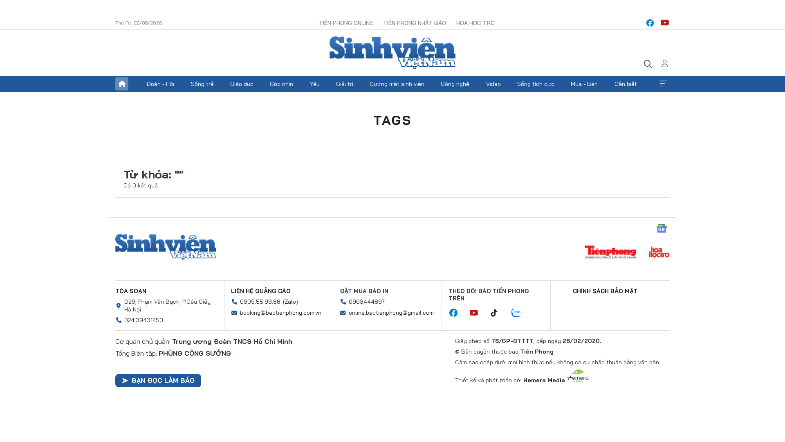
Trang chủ (121, 83)
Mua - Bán (584, 84)
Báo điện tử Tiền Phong (392, 52)
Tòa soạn (130, 291)
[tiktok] (498, 313)
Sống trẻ (202, 84)
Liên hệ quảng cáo (261, 291)
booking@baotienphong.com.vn (280, 312)
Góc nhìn (281, 84)
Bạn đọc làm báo (163, 380)
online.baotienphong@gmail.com (391, 312)
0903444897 (367, 301)
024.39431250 (143, 320)
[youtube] (665, 22)
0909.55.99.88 (260, 301)
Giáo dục (241, 84)
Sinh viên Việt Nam (165, 247)
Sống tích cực (535, 84)
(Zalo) (290, 301)
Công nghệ (455, 84)
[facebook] (650, 22)
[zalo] (520, 313)
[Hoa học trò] (659, 253)
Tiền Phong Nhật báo (414, 23)
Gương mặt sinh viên (397, 84)
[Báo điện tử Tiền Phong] (610, 253)
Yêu (315, 84)
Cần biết (626, 84)
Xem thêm (663, 83)
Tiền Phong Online (346, 23)
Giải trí (344, 84)
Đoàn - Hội (160, 84)
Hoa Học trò (475, 23)
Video (493, 84)
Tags (392, 120)
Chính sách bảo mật (605, 291)
